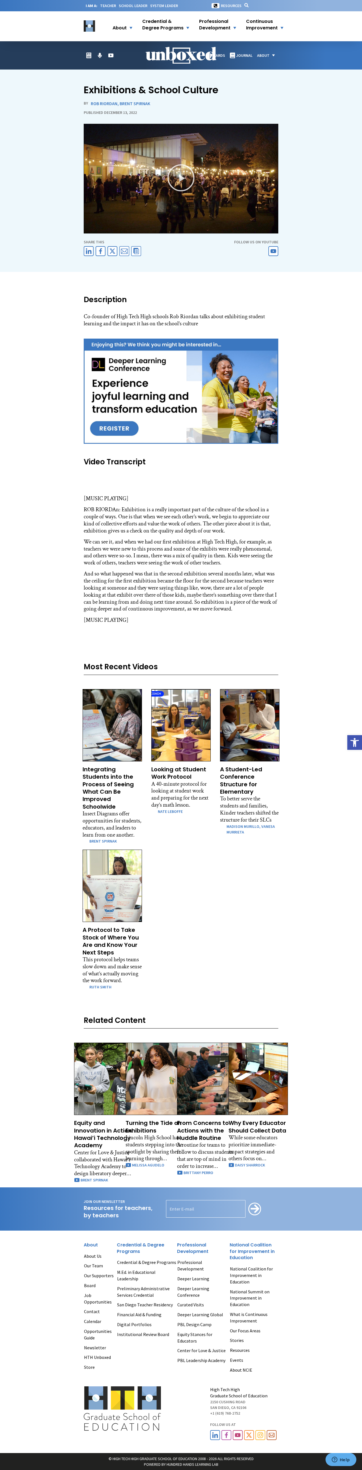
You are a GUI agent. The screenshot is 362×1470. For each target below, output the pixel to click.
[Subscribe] (254, 1209)
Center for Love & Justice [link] (201, 1350)
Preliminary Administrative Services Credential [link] (143, 1292)
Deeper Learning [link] (193, 1278)
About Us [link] (93, 1256)
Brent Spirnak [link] (135, 103)
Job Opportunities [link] (98, 1299)
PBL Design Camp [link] (194, 1324)
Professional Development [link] (190, 1265)
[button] (119, 25)
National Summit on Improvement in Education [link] (250, 1298)
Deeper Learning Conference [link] (193, 1292)
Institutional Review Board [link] (143, 1334)
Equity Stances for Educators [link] (194, 1338)
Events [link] (236, 1360)
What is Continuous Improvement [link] (249, 1317)
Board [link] (90, 1285)
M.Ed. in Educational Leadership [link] (136, 1275)
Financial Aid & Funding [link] (139, 1314)
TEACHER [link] (108, 5)
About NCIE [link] (241, 1370)
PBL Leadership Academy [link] (201, 1360)
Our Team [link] (93, 1265)
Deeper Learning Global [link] (200, 1314)
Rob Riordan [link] (104, 103)
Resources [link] (231, 5)
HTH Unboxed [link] (97, 1357)
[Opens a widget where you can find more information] (340, 1460)
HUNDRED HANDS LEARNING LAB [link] (192, 1464)
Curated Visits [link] (190, 1304)
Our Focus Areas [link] (245, 1330)
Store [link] (89, 1367)
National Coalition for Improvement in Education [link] (251, 1275)
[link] (354, 742)
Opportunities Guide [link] (98, 1334)
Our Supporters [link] (99, 1275)
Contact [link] (92, 1311)
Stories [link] (237, 1340)
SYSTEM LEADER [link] (164, 5)
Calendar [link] (92, 1321)
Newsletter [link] (95, 1347)
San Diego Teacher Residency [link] (145, 1304)
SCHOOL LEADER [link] (133, 5)
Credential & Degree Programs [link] (146, 1262)
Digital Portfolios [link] (134, 1324)
